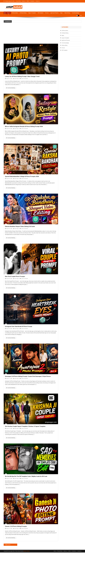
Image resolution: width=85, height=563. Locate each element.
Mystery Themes (27, 551)
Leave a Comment (24, 78)
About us (23, 1)
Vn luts (46, 12)
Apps (61, 12)
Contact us (38, 1)
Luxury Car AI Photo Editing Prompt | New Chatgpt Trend (22, 76)
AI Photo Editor (15, 12)
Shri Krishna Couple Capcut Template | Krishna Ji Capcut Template (25, 426)
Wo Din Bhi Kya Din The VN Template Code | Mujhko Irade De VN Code (26, 476)
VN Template (40, 12)
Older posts (7, 544)
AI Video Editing (23, 12)
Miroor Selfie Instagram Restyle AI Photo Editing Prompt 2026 (24, 126)
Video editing (67, 12)
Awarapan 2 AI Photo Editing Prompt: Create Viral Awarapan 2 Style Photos (28, 376)
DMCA (28, 1)
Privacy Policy (18, 1)
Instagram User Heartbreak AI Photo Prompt (18, 326)
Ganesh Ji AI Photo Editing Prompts (16, 526)
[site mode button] (77, 15)
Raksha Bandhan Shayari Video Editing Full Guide (20, 226)
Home (8, 12)
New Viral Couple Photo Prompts (15, 276)
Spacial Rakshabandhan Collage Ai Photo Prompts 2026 (22, 176)
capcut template (32, 12)
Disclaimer (32, 1)
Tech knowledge (75, 12)
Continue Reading (11, 87)
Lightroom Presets (54, 12)
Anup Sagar (16, 78)
